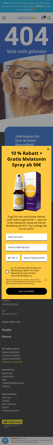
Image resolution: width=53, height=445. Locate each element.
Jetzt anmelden (26, 291)
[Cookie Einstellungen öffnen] (5, 439)
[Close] (48, 149)
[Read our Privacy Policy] (45, 280)
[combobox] (13, 258)
